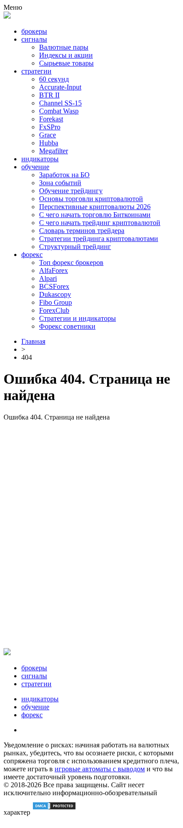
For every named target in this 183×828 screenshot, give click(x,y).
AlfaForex (53, 270)
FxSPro (49, 127)
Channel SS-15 (60, 103)
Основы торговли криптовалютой (91, 198)
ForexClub (54, 310)
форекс (32, 254)
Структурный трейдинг (75, 246)
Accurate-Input (60, 87)
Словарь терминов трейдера (81, 230)
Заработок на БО (64, 175)
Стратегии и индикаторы (77, 318)
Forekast (51, 119)
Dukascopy (55, 294)
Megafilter (53, 151)
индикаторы (40, 159)
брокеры (34, 31)
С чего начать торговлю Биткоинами (95, 214)
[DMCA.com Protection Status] (54, 812)
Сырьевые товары (66, 63)
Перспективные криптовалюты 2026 (95, 206)
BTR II (49, 95)
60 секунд (54, 79)
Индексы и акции (66, 55)
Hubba (48, 143)
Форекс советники (67, 326)
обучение (35, 167)
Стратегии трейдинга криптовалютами (98, 238)
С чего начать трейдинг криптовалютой (99, 222)
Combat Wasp (59, 111)
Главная (33, 341)
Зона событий (60, 183)
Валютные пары (63, 47)
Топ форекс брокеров (71, 262)
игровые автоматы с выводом (100, 769)
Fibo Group (55, 302)
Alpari (48, 278)
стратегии (36, 71)
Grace (47, 135)
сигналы (34, 39)
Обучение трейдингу (71, 190)
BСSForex (54, 286)
